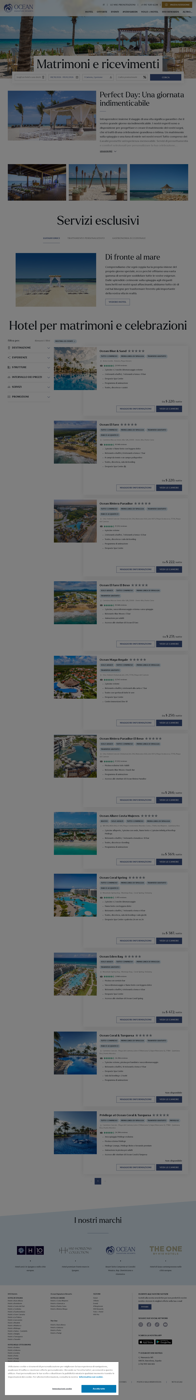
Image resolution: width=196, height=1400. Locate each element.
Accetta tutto (99, 1389)
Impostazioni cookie (62, 1389)
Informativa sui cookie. (91, 1377)
